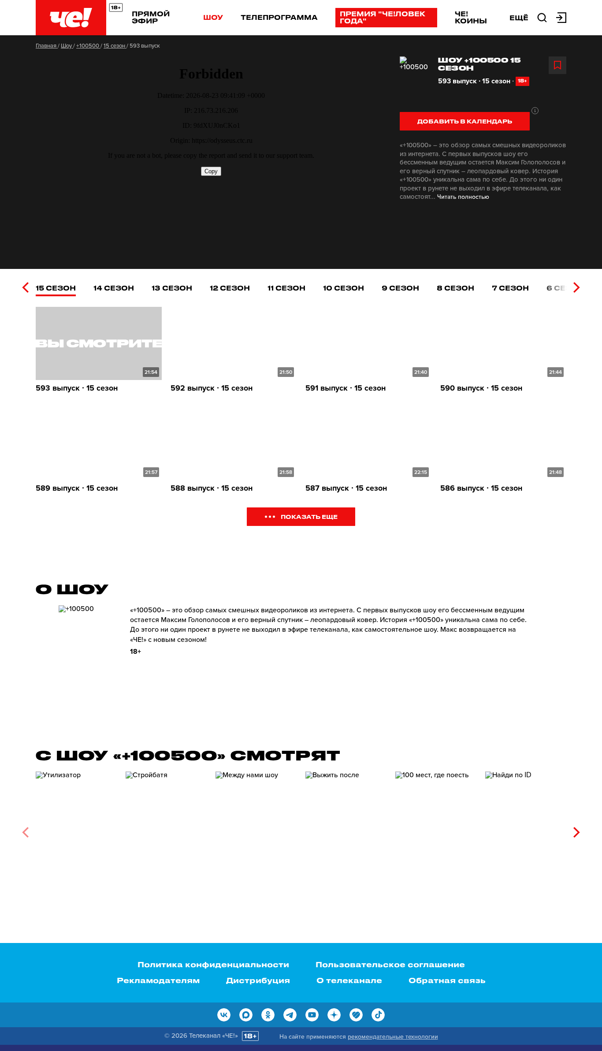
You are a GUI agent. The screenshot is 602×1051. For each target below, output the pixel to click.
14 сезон (113, 288)
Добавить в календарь (464, 121)
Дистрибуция (258, 980)
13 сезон (172, 288)
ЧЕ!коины (471, 17)
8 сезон (455, 288)
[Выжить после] (345, 829)
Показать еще (309, 516)
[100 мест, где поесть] (435, 829)
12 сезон (230, 288)
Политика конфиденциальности (213, 964)
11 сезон (286, 288)
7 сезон (510, 288)
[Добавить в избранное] (557, 65)
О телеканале (349, 980)
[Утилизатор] (76, 829)
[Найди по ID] (525, 829)
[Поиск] (542, 17)
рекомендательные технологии (393, 1036)
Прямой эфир (151, 17)
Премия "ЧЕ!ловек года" (382, 17)
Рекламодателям (158, 980)
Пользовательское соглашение (390, 964)
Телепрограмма (279, 17)
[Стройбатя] (166, 829)
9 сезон (400, 288)
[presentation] (25, 287)
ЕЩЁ (518, 18)
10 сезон (343, 288)
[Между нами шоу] (256, 829)
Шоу (213, 17)
